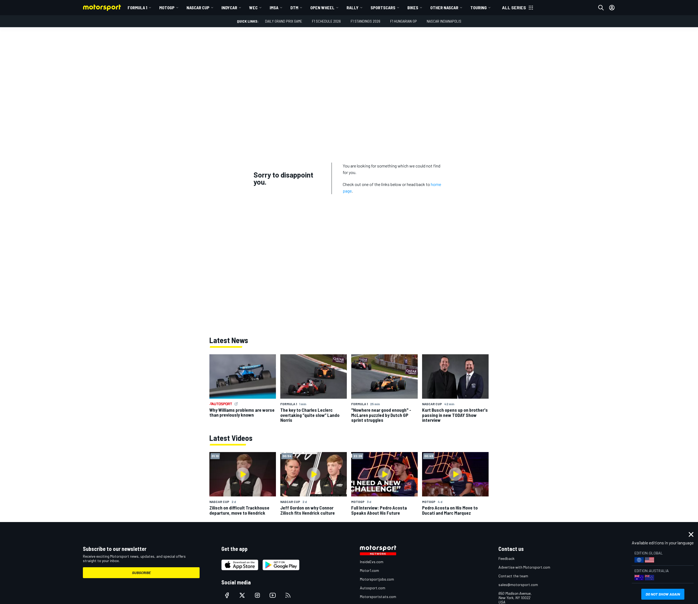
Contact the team (513, 576)
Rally (353, 7)
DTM (294, 7)
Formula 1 (137, 7)
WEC (253, 7)
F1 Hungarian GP (403, 21)
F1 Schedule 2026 (326, 21)
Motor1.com (369, 570)
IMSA (274, 7)
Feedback (506, 558)
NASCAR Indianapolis (444, 21)
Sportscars (383, 7)
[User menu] (611, 7)
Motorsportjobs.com (377, 579)
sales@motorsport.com (518, 584)
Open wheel (322, 7)
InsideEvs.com (371, 561)
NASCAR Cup (197, 7)
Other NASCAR (444, 7)
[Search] (600, 7)
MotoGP (166, 7)
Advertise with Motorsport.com (524, 567)
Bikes (412, 7)
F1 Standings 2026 (365, 21)
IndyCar (229, 7)
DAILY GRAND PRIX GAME (283, 21)
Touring (478, 7)
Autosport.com (372, 587)
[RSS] (287, 595)
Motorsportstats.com (378, 596)
